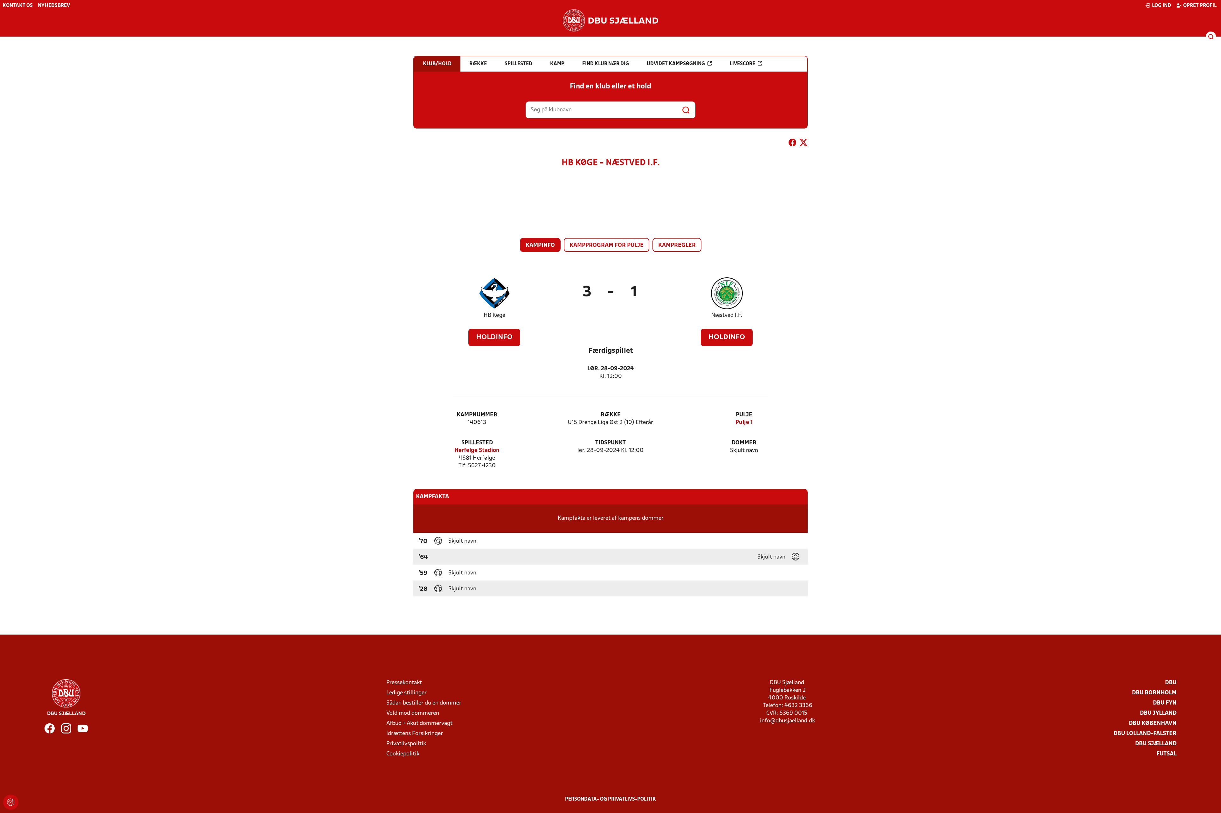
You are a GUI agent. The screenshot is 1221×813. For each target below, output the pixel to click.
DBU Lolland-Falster (1145, 733)
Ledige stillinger (406, 693)
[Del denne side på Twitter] (803, 144)
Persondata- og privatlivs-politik (610, 799)
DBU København (1152, 723)
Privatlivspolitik (406, 744)
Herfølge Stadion (477, 450)
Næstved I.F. (726, 315)
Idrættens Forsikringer (414, 733)
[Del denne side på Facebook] (792, 144)
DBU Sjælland (1155, 744)
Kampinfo (540, 245)
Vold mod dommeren (412, 713)
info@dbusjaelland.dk (787, 721)
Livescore (742, 64)
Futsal (1166, 754)
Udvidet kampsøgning (676, 64)
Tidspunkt (610, 443)
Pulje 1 (744, 422)
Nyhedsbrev (54, 5)
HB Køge (494, 315)
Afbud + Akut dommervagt (419, 723)
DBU (1170, 682)
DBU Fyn (1164, 703)
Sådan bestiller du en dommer (423, 703)
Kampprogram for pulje (606, 245)
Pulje (744, 415)
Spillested (477, 443)
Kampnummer (477, 415)
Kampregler (677, 245)
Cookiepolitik (402, 754)
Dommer (744, 443)
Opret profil (1200, 5)
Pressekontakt (404, 682)
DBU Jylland (1158, 713)
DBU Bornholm (1154, 693)
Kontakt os (18, 5)
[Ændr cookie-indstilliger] (10, 802)
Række (611, 415)
